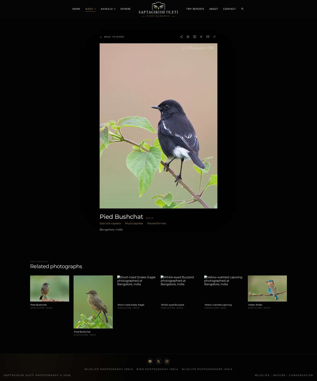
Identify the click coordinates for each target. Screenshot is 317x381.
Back (112, 36)
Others (126, 9)
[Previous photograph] (106, 126)
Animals (107, 9)
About (213, 9)
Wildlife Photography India (108, 369)
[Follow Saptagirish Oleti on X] (158, 361)
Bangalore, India (111, 229)
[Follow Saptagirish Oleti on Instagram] (167, 361)
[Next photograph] (211, 126)
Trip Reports (195, 9)
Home (76, 9)
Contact (229, 9)
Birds (89, 9)
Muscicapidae (134, 223)
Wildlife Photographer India (207, 369)
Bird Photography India (157, 369)
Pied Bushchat (121, 216)
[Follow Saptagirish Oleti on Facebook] (150, 361)
